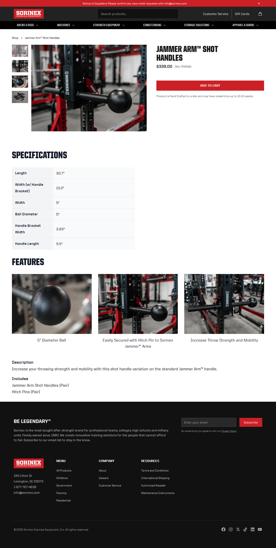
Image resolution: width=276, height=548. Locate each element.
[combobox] (138, 14)
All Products (63, 470)
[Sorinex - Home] (29, 14)
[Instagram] (230, 529)
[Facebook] (223, 529)
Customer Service (215, 14)
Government (64, 485)
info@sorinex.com (27, 493)
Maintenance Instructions (157, 493)
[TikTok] (245, 529)
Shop (15, 38)
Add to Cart (210, 85)
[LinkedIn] (252, 529)
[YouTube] (259, 529)
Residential (63, 500)
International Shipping (155, 478)
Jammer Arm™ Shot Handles (42, 38)
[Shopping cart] (260, 14)
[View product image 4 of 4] (20, 97)
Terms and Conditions (155, 470)
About (102, 470)
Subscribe (251, 422)
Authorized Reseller (153, 485)
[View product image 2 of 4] (20, 66)
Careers (104, 478)
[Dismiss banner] (259, 3)
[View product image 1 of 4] (20, 51)
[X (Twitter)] (238, 529)
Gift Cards (242, 14)
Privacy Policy (229, 431)
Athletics (62, 478)
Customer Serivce (110, 485)
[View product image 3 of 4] (20, 81)
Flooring (61, 493)
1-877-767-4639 (25, 487)
